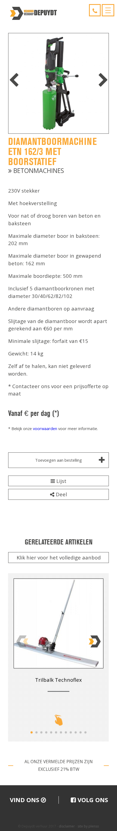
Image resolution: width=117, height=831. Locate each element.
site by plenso (88, 826)
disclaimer (67, 826)
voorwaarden (45, 428)
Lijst (60, 480)
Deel (60, 494)
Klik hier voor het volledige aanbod (59, 557)
